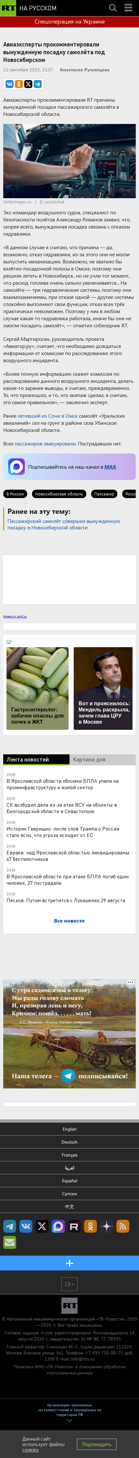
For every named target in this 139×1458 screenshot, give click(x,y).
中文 (69, 1206)
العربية (69, 1168)
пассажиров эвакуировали (45, 443)
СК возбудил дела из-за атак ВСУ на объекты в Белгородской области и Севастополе (61, 807)
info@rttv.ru (82, 1359)
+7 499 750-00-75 (104, 1353)
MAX (110, 466)
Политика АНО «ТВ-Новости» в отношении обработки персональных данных (69, 1369)
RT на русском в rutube (74, 1226)
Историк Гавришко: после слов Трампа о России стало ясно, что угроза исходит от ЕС (62, 831)
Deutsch (69, 1142)
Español (69, 1181)
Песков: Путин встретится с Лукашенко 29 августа (65, 900)
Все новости (69, 920)
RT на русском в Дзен (106, 1226)
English (70, 1129)
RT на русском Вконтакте (25, 1226)
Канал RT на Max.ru (58, 1226)
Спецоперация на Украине (70, 21)
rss (122, 1226)
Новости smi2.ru (15, 616)
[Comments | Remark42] (69, 579)
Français (70, 1155)
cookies (30, 1450)
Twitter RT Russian (42, 1226)
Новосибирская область (59, 493)
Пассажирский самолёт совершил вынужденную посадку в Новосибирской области (63, 524)
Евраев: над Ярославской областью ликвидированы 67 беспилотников (67, 855)
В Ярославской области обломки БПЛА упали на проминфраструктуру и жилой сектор (62, 783)
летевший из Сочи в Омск (48, 415)
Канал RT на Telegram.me (9, 1226)
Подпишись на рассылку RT (9, 1242)
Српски (69, 1193)
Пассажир (104, 493)
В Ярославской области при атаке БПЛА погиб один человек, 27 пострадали (67, 879)
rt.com (46, 1333)
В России (15, 493)
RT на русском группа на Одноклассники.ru (90, 1226)
